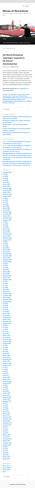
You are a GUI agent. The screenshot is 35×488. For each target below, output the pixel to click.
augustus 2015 (7, 401)
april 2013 (5, 453)
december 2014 (7, 417)
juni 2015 (5, 405)
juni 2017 (5, 369)
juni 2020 (5, 305)
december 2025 (7, 188)
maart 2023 (6, 248)
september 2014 (7, 423)
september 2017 (7, 363)
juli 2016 (5, 385)
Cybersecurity (23, 96)
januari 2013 (6, 459)
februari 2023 (6, 250)
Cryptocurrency (7, 96)
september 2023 (7, 238)
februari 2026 (6, 184)
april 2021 (5, 288)
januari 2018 (6, 357)
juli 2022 (5, 264)
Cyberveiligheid (7, 98)
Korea (30, 98)
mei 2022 (5, 266)
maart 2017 (6, 375)
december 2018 (7, 339)
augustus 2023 (7, 240)
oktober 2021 (6, 278)
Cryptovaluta (15, 96)
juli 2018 (5, 345)
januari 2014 (6, 437)
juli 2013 (5, 447)
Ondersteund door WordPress (17, 484)
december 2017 (7, 359)
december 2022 (7, 254)
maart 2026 (6, 182)
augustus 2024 (7, 220)
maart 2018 (6, 353)
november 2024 (7, 214)
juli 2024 (5, 222)
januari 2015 (6, 415)
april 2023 (5, 246)
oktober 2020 (6, 297)
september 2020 (7, 299)
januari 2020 (6, 315)
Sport (4, 471)
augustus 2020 (7, 301)
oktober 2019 (6, 319)
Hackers (18, 98)
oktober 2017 (6, 361)
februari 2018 (6, 355)
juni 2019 (5, 327)
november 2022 (7, 256)
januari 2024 (6, 232)
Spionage (29, 101)
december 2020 (7, 293)
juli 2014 (5, 427)
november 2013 (7, 439)
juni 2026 (5, 176)
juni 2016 (5, 387)
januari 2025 (6, 210)
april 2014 (5, 433)
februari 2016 (6, 393)
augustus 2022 (7, 262)
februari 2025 (6, 208)
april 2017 (5, 373)
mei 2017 (5, 371)
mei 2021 (5, 286)
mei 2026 (5, 178)
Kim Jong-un (24, 98)
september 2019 (7, 321)
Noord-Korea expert (15, 99)
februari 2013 (6, 457)
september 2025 (7, 194)
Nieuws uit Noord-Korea (15, 10)
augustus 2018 (7, 343)
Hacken (14, 98)
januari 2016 (6, 395)
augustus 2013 (7, 445)
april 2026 (5, 180)
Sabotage (20, 101)
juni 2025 (5, 200)
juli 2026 (5, 174)
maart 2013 (6, 455)
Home (4, 39)
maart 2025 (6, 206)
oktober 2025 (6, 192)
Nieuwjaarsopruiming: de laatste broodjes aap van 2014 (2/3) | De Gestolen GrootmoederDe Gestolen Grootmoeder (17, 155)
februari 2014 (6, 435)
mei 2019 (5, 329)
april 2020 (5, 309)
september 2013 (7, 443)
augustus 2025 (7, 196)
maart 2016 (6, 391)
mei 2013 (5, 451)
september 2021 (7, 279)
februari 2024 (6, 230)
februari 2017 (6, 377)
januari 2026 (6, 186)
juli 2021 (5, 281)
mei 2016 (5, 389)
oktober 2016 (6, 379)
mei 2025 (5, 202)
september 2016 (7, 381)
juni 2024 (5, 224)
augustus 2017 (7, 365)
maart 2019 (6, 333)
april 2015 (5, 409)
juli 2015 (5, 403)
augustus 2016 (7, 383)
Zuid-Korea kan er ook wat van (21, 165)
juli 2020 (5, 303)
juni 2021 (5, 284)
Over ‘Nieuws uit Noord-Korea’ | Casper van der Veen (16, 42)
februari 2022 (6, 272)
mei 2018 (5, 349)
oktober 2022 (6, 258)
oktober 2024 (6, 216)
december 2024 (7, 212)
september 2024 (7, 218)
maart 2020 (6, 311)
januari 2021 (6, 291)
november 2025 (7, 190)
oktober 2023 (6, 236)
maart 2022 (6, 270)
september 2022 (7, 260)
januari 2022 (6, 274)
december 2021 (7, 276)
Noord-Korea (12, 94)
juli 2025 (5, 198)
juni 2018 (5, 347)
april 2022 (5, 268)
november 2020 (7, 295)
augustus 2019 (7, 323)
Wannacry (5, 103)
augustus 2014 (7, 425)
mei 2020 (5, 307)
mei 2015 (5, 407)
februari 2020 (6, 313)
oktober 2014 (6, 421)
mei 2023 (5, 244)
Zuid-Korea (12, 103)
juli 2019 (5, 325)
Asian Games (6, 466)
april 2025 (5, 204)
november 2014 (7, 419)
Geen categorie (7, 468)
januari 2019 (6, 337)
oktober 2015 (6, 399)
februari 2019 (6, 335)
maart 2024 (6, 228)
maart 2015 (6, 411)
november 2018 (7, 341)
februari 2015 (6, 413)
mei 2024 (5, 226)
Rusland (15, 101)
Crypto (27, 94)
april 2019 (5, 331)
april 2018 (5, 351)
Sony (24, 101)
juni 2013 (5, 449)
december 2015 (7, 397)
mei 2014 (5, 431)
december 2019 (7, 317)
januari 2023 (6, 252)
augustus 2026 (7, 172)
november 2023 (7, 234)
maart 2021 (6, 289)
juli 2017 (5, 367)
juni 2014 (5, 429)
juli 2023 (5, 242)
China (23, 94)
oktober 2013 (6, 441)
